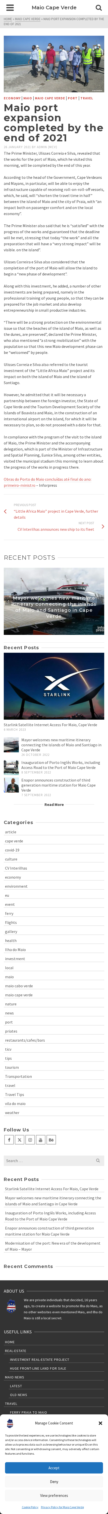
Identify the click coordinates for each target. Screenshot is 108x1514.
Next (100, 601)
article (10, 831)
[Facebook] (9, 1139)
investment (15, 958)
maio (27, 98)
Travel (11, 1403)
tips (8, 1058)
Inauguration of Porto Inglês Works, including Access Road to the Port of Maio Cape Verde (60, 765)
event (10, 904)
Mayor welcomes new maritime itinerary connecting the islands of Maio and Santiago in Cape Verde (61, 744)
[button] (100, 1423)
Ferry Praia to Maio (28, 1412)
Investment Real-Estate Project (39, 1359)
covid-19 (12, 849)
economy (12, 98)
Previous (8, 601)
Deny (54, 1481)
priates (11, 1031)
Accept (54, 1467)
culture (11, 859)
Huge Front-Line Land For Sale (38, 1368)
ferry (9, 913)
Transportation (18, 1076)
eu (7, 895)
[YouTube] (40, 1139)
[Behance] (51, 1139)
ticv (8, 1049)
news (9, 1012)
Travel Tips (14, 1094)
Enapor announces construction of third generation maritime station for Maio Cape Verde (58, 785)
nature (11, 1003)
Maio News (14, 1377)
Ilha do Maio (15, 949)
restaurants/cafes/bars (25, 1040)
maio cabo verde (19, 985)
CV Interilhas (16, 868)
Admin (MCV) (47, 147)
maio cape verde (50, 98)
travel (86, 98)
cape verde (14, 840)
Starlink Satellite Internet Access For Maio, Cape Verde (50, 724)
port (73, 98)
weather (12, 1112)
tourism (12, 1067)
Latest (16, 1386)
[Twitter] (19, 1139)
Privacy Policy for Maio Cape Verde (62, 1507)
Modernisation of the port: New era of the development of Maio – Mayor (52, 1246)
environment (16, 886)
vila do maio (15, 1103)
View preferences (54, 1495)
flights (11, 922)
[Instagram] (30, 1139)
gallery (11, 931)
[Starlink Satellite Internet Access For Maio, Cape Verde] (54, 686)
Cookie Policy (30, 1507)
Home (10, 1342)
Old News (18, 1395)
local (9, 967)
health (11, 940)
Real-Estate (15, 1350)
